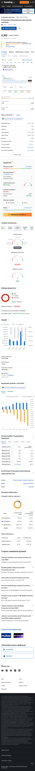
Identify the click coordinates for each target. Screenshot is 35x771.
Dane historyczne (23, 56)
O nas (20, 679)
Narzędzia (4, 689)
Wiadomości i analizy (22, 52)
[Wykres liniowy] (5, 60)
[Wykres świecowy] (3, 60)
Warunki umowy (5, 750)
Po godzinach (28, 6)
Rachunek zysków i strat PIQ (12, 383)
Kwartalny (10, 391)
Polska (8, 6)
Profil (9, 56)
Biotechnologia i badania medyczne (23, 480)
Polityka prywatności (6, 755)
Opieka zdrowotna (28, 483)
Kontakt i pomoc (23, 685)
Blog (2, 679)
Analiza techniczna (8, 223)
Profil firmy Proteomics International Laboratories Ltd (15, 472)
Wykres (11, 52)
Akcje (3, 6)
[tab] (10, 228)
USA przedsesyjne (17, 6)
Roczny (3, 391)
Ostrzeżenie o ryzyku (6, 760)
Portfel (3, 685)
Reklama (21, 682)
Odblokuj (30, 98)
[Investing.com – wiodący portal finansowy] (9, 2)
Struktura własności (9, 492)
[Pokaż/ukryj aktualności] (11, 60)
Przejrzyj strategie (10, 46)
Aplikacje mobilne (6, 682)
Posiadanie (14, 56)
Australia (31, 486)
